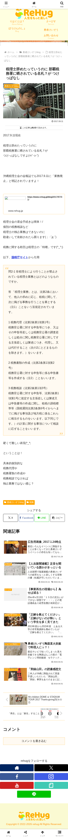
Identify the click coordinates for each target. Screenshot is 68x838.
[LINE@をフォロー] (34, 794)
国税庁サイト (20, 257)
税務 (31, 502)
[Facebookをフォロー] (17, 776)
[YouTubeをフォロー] (17, 785)
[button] (57, 518)
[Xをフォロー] (51, 767)
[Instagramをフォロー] (51, 776)
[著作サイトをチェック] (17, 767)
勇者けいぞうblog (15, 502)
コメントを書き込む (34, 740)
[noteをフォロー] (51, 785)
